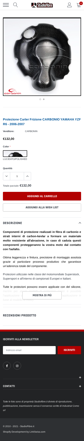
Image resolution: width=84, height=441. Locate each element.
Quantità (7, 168)
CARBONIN (31, 131)
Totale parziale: (11, 185)
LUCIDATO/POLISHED (15, 153)
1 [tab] (40, 99)
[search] (15, 5)
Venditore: (8, 131)
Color (6, 146)
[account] (69, 5)
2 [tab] (44, 99)
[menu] (6, 5)
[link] (7, 366)
